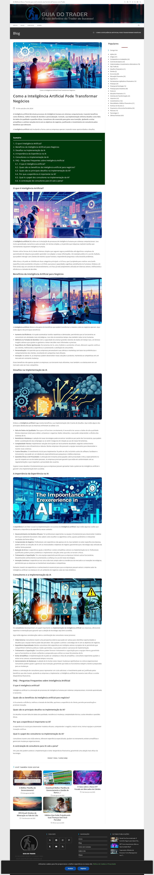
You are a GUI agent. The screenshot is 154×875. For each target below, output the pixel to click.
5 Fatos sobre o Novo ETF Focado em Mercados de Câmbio (87, 788)
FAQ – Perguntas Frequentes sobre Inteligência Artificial (38, 160)
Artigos (112, 57)
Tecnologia (113, 113)
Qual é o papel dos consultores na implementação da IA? (42, 177)
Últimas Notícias (115, 115)
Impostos (113, 98)
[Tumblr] (50, 846)
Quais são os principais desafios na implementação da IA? (43, 170)
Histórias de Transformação (118, 96)
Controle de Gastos (116, 62)
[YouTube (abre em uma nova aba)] (137, 2)
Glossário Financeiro (116, 93)
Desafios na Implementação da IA (29, 150)
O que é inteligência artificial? (30, 164)
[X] (50, 840)
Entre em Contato (85, 847)
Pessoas (112, 111)
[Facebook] (56, 840)
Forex (112, 91)
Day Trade (113, 66)
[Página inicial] (93, 32)
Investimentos (114, 101)
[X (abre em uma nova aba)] (125, 2)
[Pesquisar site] (138, 25)
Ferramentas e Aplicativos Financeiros (122, 81)
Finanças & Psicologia (116, 86)
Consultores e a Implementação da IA (31, 157)
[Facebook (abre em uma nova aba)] (127, 2)
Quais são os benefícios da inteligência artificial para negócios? (45, 167)
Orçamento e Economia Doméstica (121, 108)
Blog (80, 843)
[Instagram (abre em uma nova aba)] (132, 2)
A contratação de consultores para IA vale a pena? (39, 180)
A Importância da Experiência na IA (29, 153)
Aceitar (70, 868)
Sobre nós (82, 851)
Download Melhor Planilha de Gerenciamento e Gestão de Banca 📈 (57, 790)
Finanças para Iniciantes (117, 89)
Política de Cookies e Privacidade (104, 864)
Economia (113, 74)
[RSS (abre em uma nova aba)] (140, 2)
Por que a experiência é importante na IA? (35, 174)
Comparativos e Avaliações (118, 59)
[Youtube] (56, 846)
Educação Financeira (116, 76)
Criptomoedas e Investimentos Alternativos (123, 64)
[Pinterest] (69, 840)
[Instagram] (62, 840)
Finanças (113, 84)
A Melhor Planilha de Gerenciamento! (27, 789)
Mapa (81, 855)
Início (80, 839)
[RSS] (62, 846)
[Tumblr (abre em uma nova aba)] (135, 2)
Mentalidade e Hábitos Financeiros (121, 103)
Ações (112, 54)
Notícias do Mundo (116, 106)
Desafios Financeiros (116, 69)
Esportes (113, 79)
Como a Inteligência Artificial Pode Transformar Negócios (118, 32)
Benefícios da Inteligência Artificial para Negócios (36, 147)
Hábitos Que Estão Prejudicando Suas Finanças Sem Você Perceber (57, 817)
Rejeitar (83, 868)
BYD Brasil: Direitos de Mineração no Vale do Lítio (27, 814)
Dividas (112, 71)
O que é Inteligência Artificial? (27, 143)
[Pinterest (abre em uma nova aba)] (130, 2)
